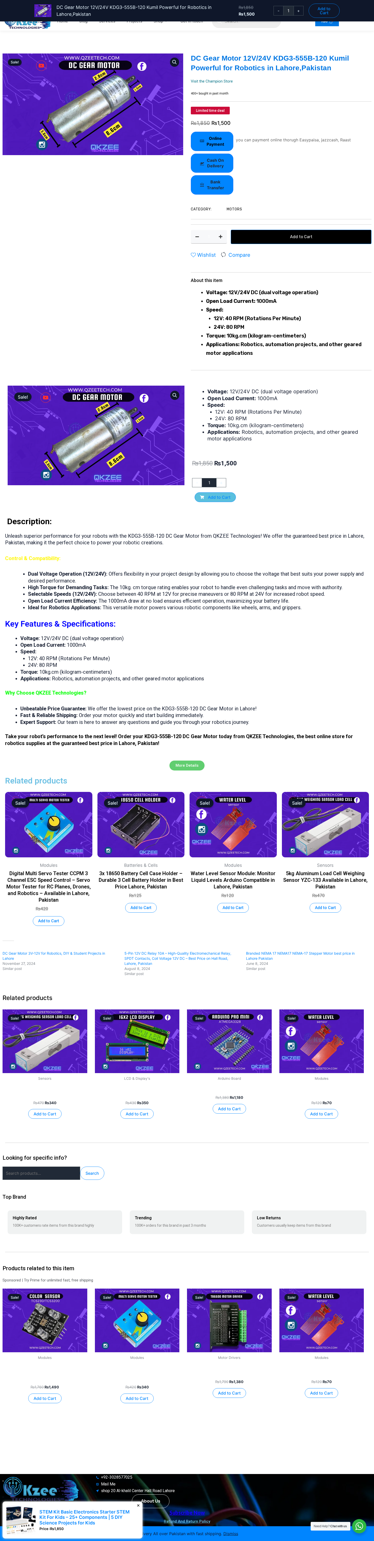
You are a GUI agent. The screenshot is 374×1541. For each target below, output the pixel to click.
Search (92, 1173)
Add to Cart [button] (48, 920)
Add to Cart (301, 236)
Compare (239, 255)
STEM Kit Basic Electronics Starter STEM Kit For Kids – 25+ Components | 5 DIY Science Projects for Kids (224, 1517)
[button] (174, 62)
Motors (234, 209)
